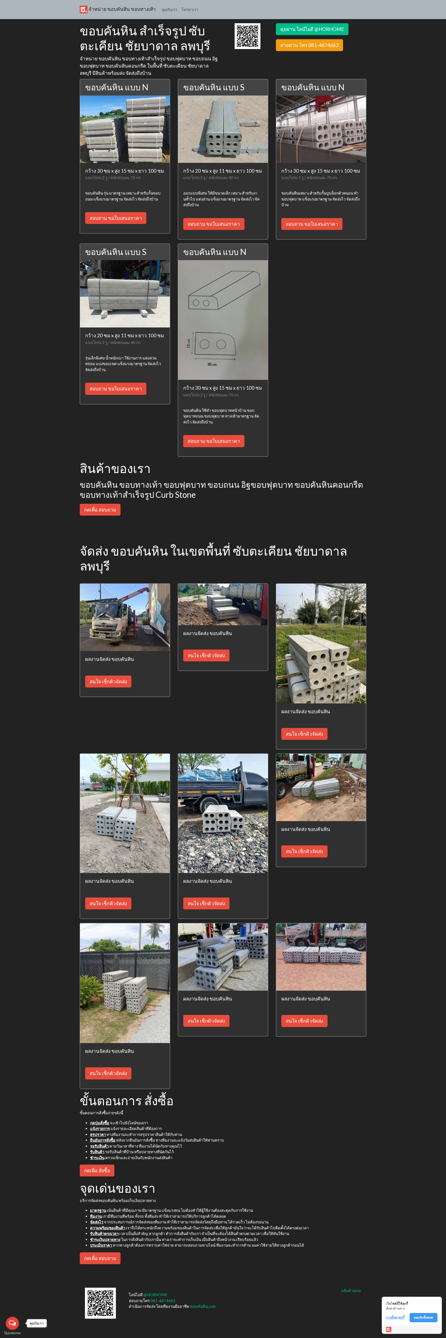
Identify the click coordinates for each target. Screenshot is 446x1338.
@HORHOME (155, 1294)
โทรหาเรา (189, 9)
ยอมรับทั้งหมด (423, 1317)
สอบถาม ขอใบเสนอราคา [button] (116, 218)
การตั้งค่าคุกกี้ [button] (395, 1317)
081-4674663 (162, 1300)
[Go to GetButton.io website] (12, 1333)
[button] (247, 35)
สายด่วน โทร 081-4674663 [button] (309, 45)
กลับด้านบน (351, 1290)
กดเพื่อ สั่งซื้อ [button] (97, 1170)
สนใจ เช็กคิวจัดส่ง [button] (108, 681)
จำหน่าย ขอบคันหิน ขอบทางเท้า (121, 9)
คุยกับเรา (169, 9)
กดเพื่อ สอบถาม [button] (100, 509)
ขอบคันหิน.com (203, 1306)
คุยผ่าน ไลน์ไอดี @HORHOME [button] (312, 29)
